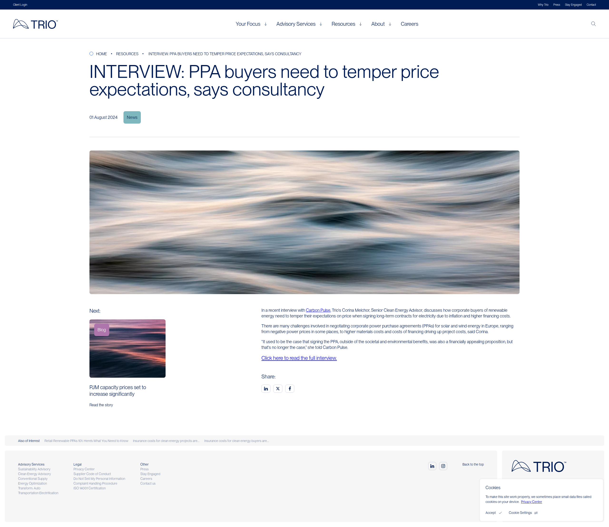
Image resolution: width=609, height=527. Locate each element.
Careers (409, 24)
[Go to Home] (37, 24)
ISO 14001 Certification (90, 488)
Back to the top (473, 464)
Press (556, 4)
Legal (78, 464)
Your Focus (248, 24)
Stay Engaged (573, 4)
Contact (591, 4)
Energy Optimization (32, 483)
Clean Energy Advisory (34, 474)
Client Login (20, 4)
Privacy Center (84, 469)
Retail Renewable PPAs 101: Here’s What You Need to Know (86, 441)
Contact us (148, 483)
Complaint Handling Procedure (95, 483)
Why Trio (543, 4)
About (378, 24)
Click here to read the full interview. (299, 358)
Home (101, 54)
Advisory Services (295, 24)
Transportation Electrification (38, 493)
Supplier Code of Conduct (92, 474)
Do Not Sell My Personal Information (99, 479)
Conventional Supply (33, 479)
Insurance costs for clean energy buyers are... (236, 441)
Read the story (101, 405)
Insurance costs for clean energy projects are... (166, 441)
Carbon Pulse (318, 310)
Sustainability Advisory (34, 469)
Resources (343, 24)
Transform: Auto (29, 488)
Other (144, 464)
